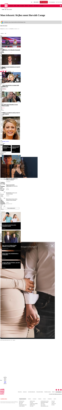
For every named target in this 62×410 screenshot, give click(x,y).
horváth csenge (3, 25)
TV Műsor (41, 5)
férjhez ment (2, 33)
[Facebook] (61, 390)
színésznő (4, 143)
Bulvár (44, 398)
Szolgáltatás (49, 398)
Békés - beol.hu (20, 403)
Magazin (39, 398)
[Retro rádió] (42, 2)
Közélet (29, 398)
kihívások (3, 267)
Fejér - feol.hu (31, 402)
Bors (1, 75)
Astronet (31, 5)
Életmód (22, 5)
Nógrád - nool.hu (42, 403)
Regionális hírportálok (22, 398)
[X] (1, 71)
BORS (3, 9)
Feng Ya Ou (4, 258)
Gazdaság (34, 398)
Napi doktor (36, 5)
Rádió (55, 398)
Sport (18, 5)
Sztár (15, 5)
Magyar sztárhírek (9, 9)
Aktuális (11, 5)
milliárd (13, 151)
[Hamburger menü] (2, 6)
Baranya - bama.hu (21, 402)
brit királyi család (9, 203)
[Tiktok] (56, 390)
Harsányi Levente (4, 70)
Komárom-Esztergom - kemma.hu (44, 402)
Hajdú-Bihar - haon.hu (32, 404)
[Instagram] (58, 390)
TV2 (11, 52)
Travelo (26, 5)
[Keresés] (60, 5)
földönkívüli (8, 181)
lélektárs (3, 228)
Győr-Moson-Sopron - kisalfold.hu (34, 403)
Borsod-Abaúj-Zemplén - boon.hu (22, 404)
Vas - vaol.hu (53, 402)
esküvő (5, 33)
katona (11, 170)
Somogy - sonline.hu (43, 404)
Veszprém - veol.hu (54, 403)
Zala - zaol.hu (53, 404)
